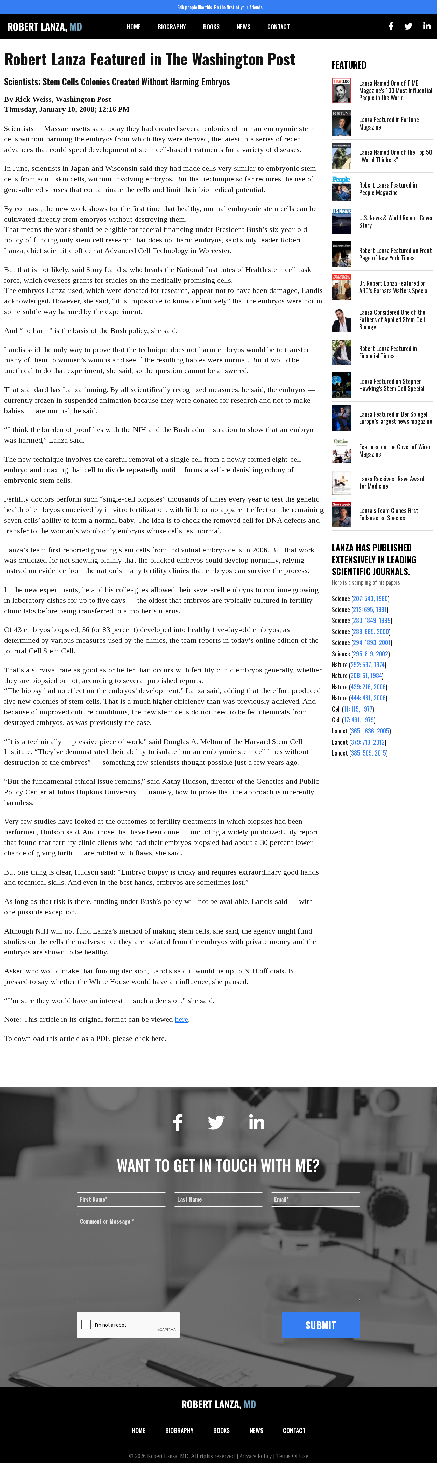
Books (211, 26)
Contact (278, 26)
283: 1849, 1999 (372, 620)
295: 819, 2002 (370, 653)
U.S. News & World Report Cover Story (396, 221)
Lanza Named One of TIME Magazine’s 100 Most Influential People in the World (395, 90)
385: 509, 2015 (368, 752)
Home (134, 26)
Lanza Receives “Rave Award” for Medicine (392, 482)
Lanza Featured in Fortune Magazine (389, 123)
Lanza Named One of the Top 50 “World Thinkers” (395, 156)
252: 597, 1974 (368, 664)
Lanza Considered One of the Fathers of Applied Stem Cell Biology (392, 319)
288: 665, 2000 (371, 631)
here (181, 1019)
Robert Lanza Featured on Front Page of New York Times (395, 254)
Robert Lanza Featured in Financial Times (388, 352)
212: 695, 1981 (370, 609)
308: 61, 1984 (366, 675)
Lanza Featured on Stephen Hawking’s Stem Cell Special (391, 385)
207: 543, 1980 (370, 598)
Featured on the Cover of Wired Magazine (395, 450)
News (243, 26)
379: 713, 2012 (368, 741)
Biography (172, 26)
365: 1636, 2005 (370, 730)
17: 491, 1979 (359, 719)
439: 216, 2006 (368, 686)
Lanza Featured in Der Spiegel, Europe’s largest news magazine (395, 417)
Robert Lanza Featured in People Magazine (388, 188)
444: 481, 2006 (368, 697)
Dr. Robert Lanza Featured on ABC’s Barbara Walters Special (394, 287)
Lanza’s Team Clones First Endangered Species (388, 514)
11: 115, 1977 (358, 708)
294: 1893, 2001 (372, 642)
